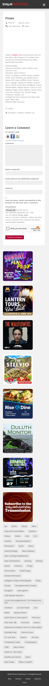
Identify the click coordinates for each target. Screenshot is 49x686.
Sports (21, 546)
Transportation (30, 642)
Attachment (10, 207)
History (24, 526)
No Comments (14, 26)
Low (35, 608)
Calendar (18, 679)
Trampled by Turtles (12, 642)
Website (8, 188)
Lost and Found (23, 608)
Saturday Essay (10, 632)
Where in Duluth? (25, 662)
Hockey (7, 585)
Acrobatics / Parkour (16, 113)
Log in (24, 682)
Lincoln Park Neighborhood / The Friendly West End (23, 601)
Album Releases (28, 551)
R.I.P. (35, 536)
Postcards (25, 622)
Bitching (39, 561)
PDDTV (11, 23)
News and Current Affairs (14, 531)
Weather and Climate (13, 657)
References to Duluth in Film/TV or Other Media (23, 627)
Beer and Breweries (12, 561)
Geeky (38, 580)
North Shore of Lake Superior (16, 617)
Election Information (12, 576)
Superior (23, 637)
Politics (17, 536)
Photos (7, 536)
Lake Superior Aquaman (14, 595)
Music (34, 526)
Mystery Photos (20, 612)
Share (26, 26)
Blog (9, 679)
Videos (10, 108)
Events (14, 526)
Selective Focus (27, 632)
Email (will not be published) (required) (22, 179)
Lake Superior (22, 590)
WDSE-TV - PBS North (13, 652)
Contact (27, 679)
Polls (27, 536)
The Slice (34, 637)
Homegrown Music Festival (25, 585)
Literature (8, 608)
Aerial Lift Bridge (11, 551)
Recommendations (23, 541)
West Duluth (9, 662)
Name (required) (12, 169)
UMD (7, 647)
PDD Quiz (36, 617)
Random (8, 541)
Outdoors (32, 531)
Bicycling (28, 561)
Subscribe (37, 679)
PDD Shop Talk (10, 622)
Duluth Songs (25, 571)
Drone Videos (10, 571)
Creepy (29, 566)
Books (7, 566)
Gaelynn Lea (17, 55)
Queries (37, 622)
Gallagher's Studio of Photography (18, 580)
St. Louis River (10, 637)
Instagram (8, 590)
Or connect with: (12, 132)
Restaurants (9, 546)
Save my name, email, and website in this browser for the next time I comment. (23, 201)
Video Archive (18, 647)
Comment (9, 143)
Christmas (18, 566)
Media (7, 612)
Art (6, 526)
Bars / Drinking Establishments (16, 556)
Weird (28, 657)
